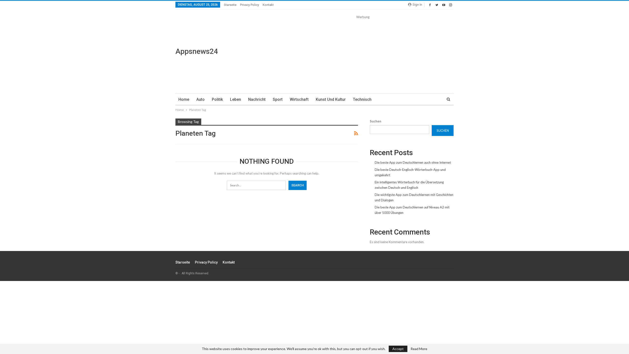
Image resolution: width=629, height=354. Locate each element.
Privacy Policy (249, 5)
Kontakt (268, 5)
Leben (235, 99)
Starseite (230, 5)
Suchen (375, 121)
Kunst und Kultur (331, 99)
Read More (419, 349)
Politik (217, 99)
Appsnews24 (196, 51)
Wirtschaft (299, 99)
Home (183, 99)
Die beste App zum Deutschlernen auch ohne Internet (413, 162)
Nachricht (257, 99)
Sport (278, 99)
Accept (398, 349)
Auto (200, 99)
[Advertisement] (363, 54)
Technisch (362, 99)
